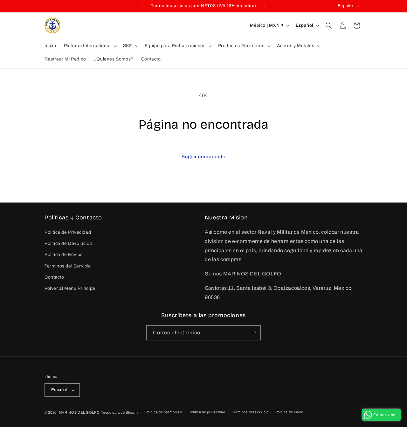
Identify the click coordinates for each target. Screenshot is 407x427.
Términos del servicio (250, 412)
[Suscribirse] (253, 332)
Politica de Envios (64, 255)
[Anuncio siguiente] (265, 6)
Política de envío (289, 412)
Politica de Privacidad (68, 232)
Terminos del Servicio (68, 266)
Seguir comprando (204, 156)
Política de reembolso (163, 412)
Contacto (54, 277)
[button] (89, 46)
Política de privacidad (207, 412)
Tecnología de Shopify (120, 412)
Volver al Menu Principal (70, 288)
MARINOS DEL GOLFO (79, 412)
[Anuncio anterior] (142, 6)
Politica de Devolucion (68, 243)
